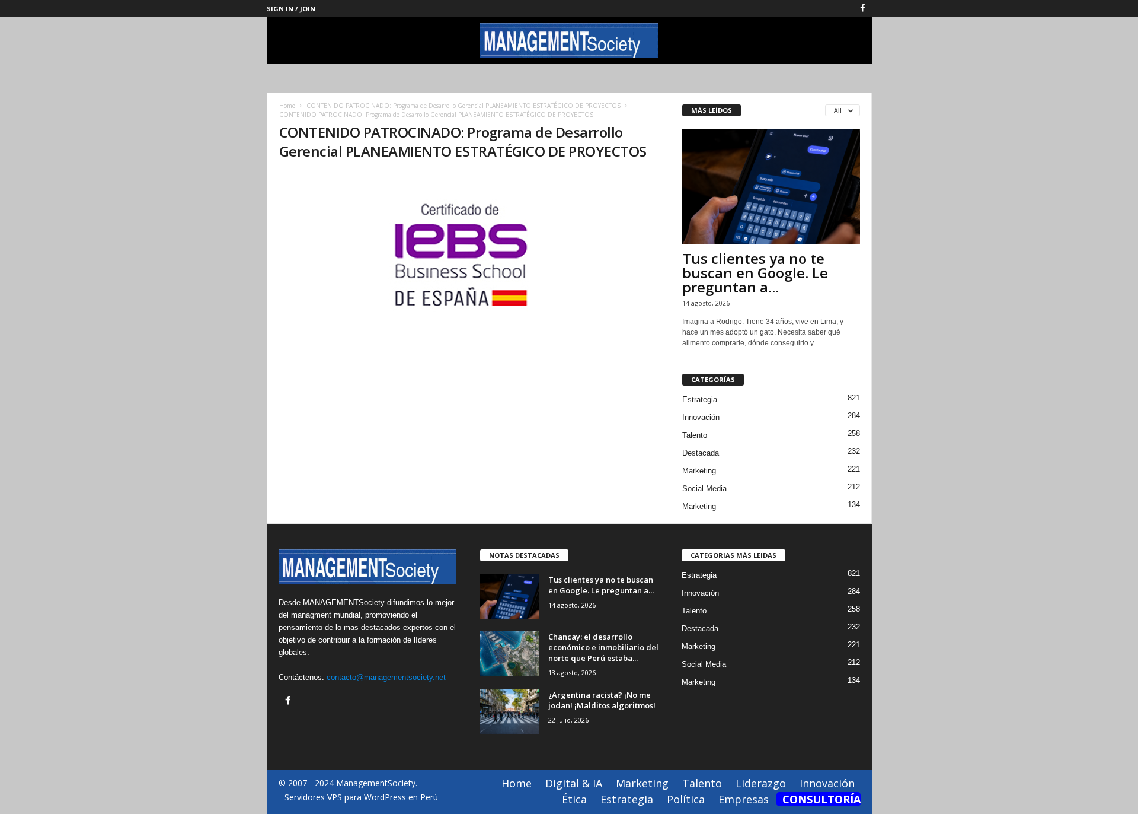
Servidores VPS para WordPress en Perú (361, 797)
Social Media (704, 488)
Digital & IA (573, 783)
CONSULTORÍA (821, 799)
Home (287, 105)
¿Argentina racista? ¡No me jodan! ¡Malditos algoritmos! (602, 700)
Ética (574, 799)
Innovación (701, 417)
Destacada (700, 453)
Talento (694, 435)
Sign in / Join (291, 8)
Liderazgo (761, 783)
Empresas (743, 799)
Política (686, 799)
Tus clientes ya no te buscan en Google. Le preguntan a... (755, 273)
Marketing (699, 470)
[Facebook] (863, 8)
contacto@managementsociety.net (386, 677)
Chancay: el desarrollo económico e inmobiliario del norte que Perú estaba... (603, 647)
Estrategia (699, 399)
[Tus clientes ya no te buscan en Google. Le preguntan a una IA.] (771, 186)
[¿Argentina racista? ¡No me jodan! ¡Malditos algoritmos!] (509, 711)
